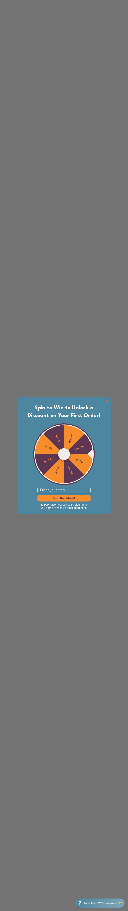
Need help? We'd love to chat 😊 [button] (103, 903)
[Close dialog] (107, 401)
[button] (100, 903)
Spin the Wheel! (64, 498)
